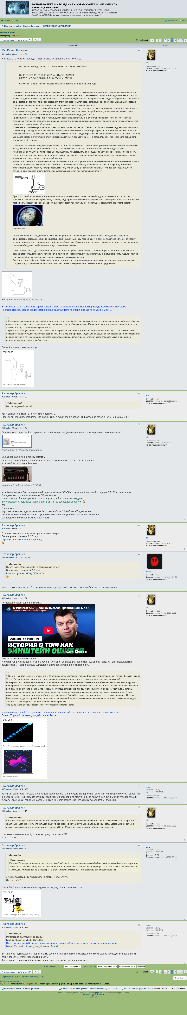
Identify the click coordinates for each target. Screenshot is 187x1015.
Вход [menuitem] (184, 21)
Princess (16, 36)
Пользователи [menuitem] (114, 989)
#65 (3, 558)
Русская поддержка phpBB (93, 995)
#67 (3, 789)
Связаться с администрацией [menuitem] (74, 989)
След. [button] (185, 40)
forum (75, 993)
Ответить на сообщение (15, 40)
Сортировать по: (89, 966)
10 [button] (182, 40)
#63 (3, 428)
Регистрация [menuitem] (172, 21)
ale (147, 63)
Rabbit (148, 571)
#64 (3, 529)
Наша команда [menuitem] (97, 989)
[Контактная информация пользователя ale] (169, 71)
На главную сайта (12, 989)
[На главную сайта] (18, 8)
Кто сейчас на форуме (9, 982)
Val (147, 395)
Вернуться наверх (184, 388)
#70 (3, 927)
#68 (3, 811)
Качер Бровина (7, 33)
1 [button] (160, 40)
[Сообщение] (6, 54)
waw (148, 788)
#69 (3, 849)
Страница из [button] (152, 40)
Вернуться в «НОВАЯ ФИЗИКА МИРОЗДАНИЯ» (23, 977)
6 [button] (168, 40)
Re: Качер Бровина (15, 50)
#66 (3, 598)
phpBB (98, 993)
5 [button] (165, 40)
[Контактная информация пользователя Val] (169, 403)
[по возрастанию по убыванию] (127, 966)
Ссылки (7, 21)
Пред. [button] (157, 40)
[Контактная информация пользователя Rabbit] (169, 579)
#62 (3, 397)
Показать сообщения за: (53, 966)
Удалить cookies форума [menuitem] (135, 989)
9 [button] (178, 40)
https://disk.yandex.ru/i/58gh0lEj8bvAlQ (22, 539)
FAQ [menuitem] (16, 21)
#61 (3, 54)
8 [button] (175, 40)
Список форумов (31, 989)
